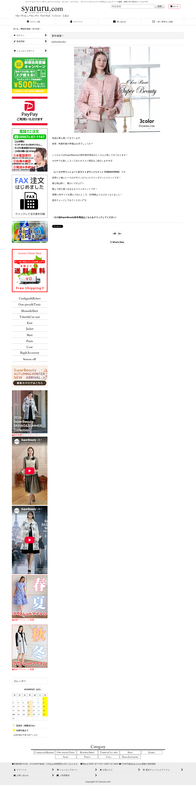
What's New (118, 242)
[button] (33, 22)
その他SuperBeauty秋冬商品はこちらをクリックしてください (84, 217)
